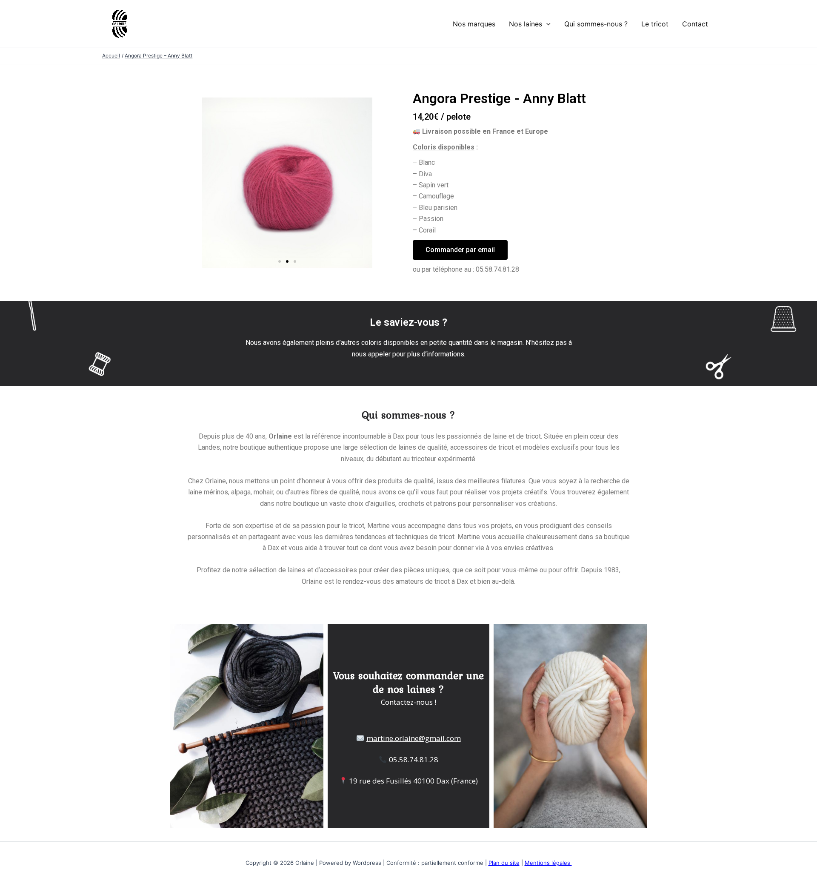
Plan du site (504, 862)
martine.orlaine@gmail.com (413, 738)
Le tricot (654, 24)
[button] (279, 261)
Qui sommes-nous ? (596, 24)
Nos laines (525, 24)
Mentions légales (548, 862)
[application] (546, 24)
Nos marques (474, 24)
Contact (695, 24)
